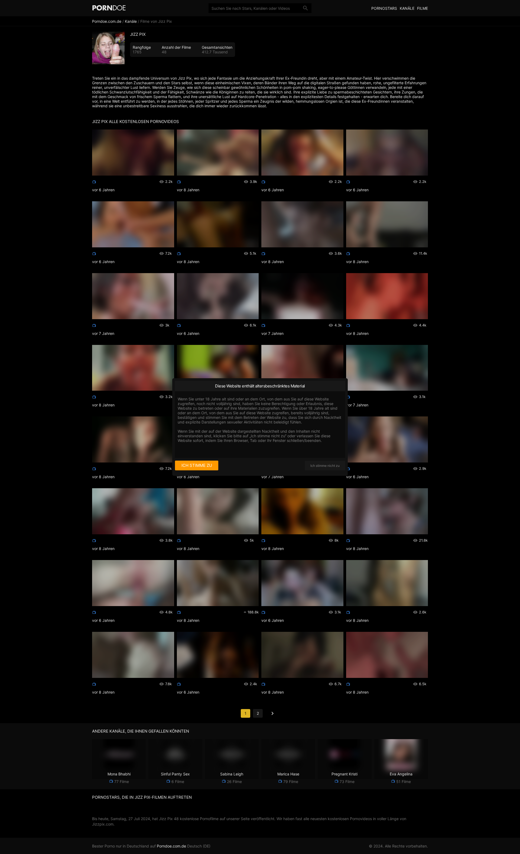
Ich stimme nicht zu (325, 466)
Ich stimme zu (196, 465)
